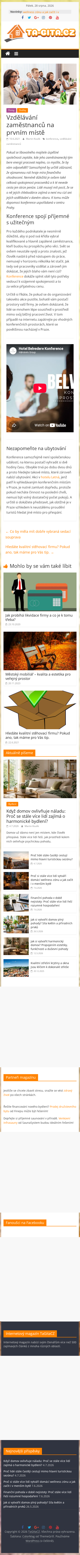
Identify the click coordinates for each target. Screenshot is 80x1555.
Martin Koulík (33, 138)
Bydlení (12, 804)
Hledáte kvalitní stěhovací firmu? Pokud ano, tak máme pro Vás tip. (37, 549)
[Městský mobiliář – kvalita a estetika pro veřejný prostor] (40, 634)
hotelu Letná (50, 477)
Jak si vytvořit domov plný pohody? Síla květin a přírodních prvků (51, 923)
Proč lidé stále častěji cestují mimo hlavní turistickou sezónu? (52, 857)
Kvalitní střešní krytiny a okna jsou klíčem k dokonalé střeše (50, 965)
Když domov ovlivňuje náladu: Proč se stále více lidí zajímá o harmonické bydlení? (36, 816)
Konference (14, 276)
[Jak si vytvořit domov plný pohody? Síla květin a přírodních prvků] (16, 918)
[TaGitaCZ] (7, 54)
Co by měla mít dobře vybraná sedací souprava (38, 534)
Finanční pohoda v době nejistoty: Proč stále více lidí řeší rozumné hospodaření (51, 901)
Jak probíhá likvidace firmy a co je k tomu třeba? (39, 617)
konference (52, 138)
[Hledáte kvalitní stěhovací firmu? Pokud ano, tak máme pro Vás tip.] (40, 693)
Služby (22, 110)
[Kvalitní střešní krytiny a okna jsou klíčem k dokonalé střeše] (16, 961)
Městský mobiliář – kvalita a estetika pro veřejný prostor (38, 676)
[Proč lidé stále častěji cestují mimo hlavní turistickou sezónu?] (16, 853)
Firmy (11, 110)
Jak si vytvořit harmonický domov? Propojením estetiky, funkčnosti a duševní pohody (49, 945)
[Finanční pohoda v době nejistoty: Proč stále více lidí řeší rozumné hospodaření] (16, 896)
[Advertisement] (40, 1027)
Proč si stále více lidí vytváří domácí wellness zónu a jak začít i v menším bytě (52, 879)
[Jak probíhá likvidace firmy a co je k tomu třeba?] (40, 575)
